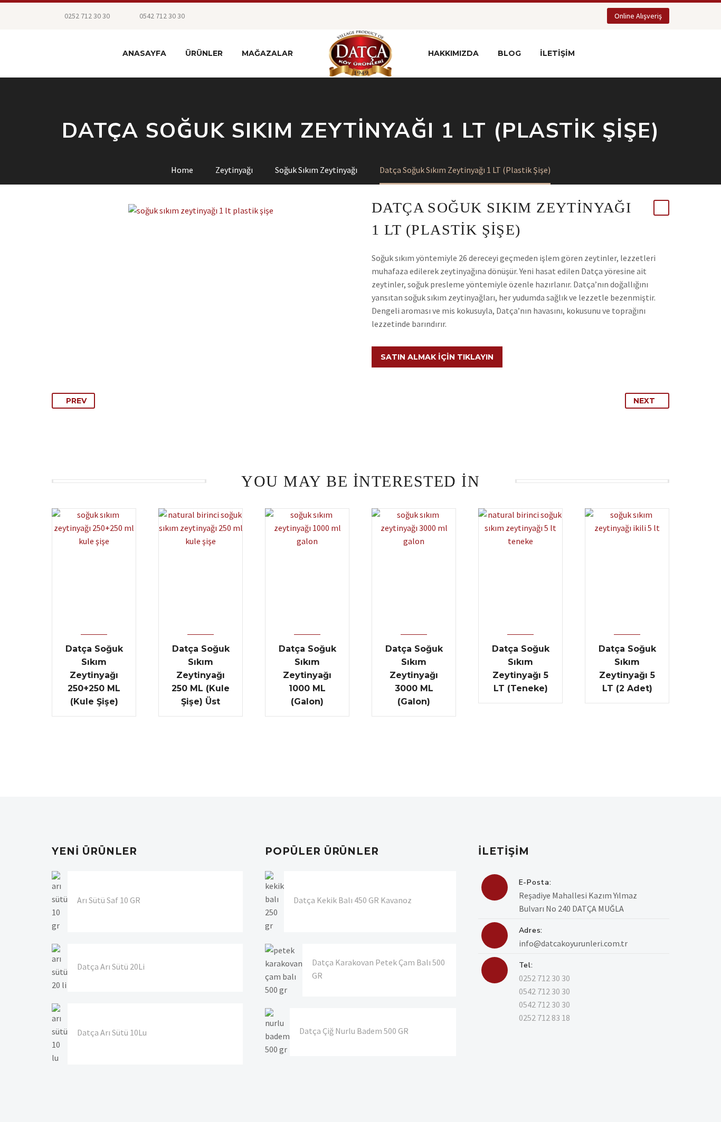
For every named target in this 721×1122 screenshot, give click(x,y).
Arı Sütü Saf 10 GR (108, 900)
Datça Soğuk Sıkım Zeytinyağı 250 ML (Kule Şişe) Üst (201, 675)
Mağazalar (267, 53)
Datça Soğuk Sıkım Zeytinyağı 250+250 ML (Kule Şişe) (94, 675)
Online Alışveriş (638, 16)
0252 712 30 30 (86, 16)
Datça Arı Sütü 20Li (111, 966)
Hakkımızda (453, 53)
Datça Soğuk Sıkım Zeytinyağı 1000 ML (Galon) (307, 675)
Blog (509, 53)
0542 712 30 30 (544, 991)
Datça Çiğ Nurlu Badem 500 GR (354, 1031)
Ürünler (204, 53)
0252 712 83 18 (544, 1017)
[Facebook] (227, 16)
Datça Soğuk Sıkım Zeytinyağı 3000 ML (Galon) (414, 675)
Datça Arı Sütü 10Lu (112, 1032)
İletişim (557, 53)
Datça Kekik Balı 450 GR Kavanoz (352, 900)
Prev (76, 400)
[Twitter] (243, 16)
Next (644, 400)
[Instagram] (259, 16)
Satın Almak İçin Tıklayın (437, 357)
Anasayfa (144, 53)
